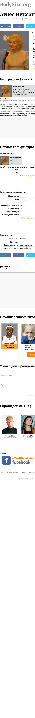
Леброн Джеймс (10, 346)
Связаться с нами (12, 472)
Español (31, 478)
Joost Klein (10, 437)
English (20, 478)
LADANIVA (28, 437)
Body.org (15, 4)
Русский (25, 478)
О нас (2, 472)
